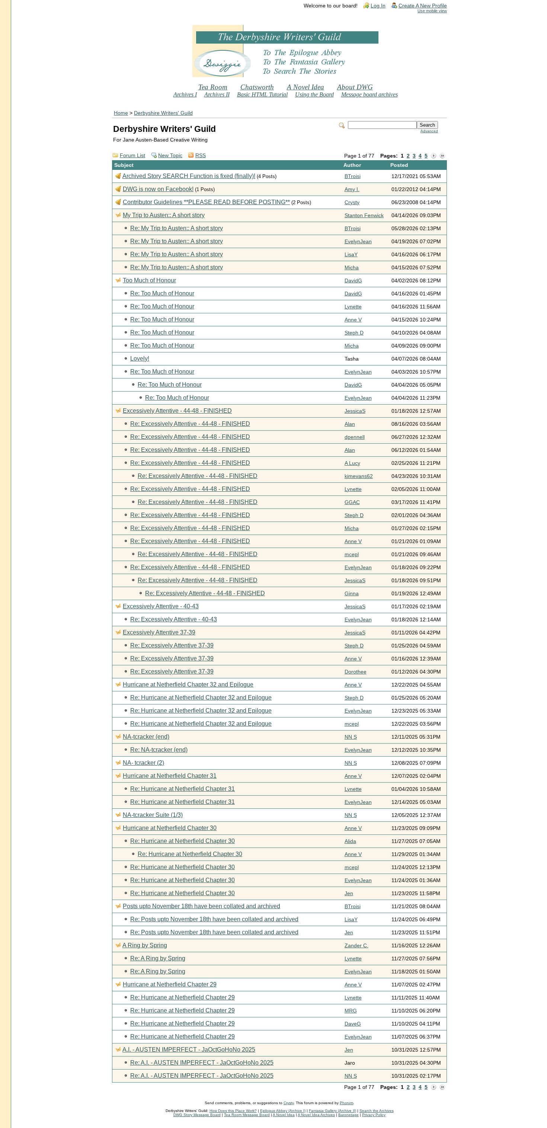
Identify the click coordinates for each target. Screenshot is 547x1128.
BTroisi (353, 176)
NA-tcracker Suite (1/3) (153, 815)
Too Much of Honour (149, 280)
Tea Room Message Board (247, 1115)
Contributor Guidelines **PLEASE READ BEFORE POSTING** (206, 202)
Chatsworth (257, 87)
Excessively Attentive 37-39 (159, 632)
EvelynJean (358, 241)
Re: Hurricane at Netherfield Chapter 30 (182, 841)
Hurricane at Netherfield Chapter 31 (170, 776)
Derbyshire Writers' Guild (163, 113)
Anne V (353, 320)
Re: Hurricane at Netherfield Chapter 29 (182, 997)
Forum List (132, 155)
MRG (351, 1011)
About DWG (355, 87)
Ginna (352, 593)
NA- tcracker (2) (143, 763)
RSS (200, 155)
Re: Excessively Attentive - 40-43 (173, 619)
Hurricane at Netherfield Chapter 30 (170, 828)
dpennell (355, 437)
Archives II (217, 94)
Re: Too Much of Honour (162, 293)
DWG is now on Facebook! (158, 189)
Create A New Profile (423, 6)
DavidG (353, 280)
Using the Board (314, 94)
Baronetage (348, 1115)
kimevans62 (359, 476)
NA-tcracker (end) (146, 736)
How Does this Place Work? (233, 1111)
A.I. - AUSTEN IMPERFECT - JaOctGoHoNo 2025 (188, 1049)
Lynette (353, 307)
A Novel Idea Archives (316, 1115)
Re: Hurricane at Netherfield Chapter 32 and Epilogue (201, 697)
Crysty (352, 202)
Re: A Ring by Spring (157, 958)
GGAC (352, 502)
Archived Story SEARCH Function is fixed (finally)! (188, 176)
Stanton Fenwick (364, 215)
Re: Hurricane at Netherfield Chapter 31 (182, 789)
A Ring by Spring (144, 945)
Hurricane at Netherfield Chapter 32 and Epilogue (188, 684)
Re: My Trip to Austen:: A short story (176, 228)
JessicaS (355, 411)
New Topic (170, 155)
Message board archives (369, 94)
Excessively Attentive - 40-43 (161, 606)
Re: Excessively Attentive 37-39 (172, 645)
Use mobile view (432, 11)
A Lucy (352, 463)
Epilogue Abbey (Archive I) (283, 1111)
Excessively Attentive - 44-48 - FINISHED (177, 411)
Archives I (185, 94)
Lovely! (139, 358)
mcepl (352, 554)
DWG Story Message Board (197, 1115)
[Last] (442, 156)
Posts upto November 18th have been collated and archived (201, 906)
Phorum (346, 1103)
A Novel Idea (305, 87)
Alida (350, 841)
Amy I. (352, 189)
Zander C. (356, 945)
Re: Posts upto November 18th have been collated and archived (214, 919)
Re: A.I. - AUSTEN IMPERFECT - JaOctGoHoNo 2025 (202, 1062)
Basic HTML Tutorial (262, 94)
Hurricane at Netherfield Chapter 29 (170, 984)
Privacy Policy (374, 1115)
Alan (350, 424)
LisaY (351, 254)
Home (121, 113)
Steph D (354, 333)
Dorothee (356, 672)
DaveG (353, 1024)
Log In (378, 6)
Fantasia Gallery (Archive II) (332, 1111)
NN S (351, 737)
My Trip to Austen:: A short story (164, 215)
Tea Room (212, 87)
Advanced (429, 131)
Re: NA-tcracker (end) (159, 750)
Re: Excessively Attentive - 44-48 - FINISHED (190, 424)
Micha (352, 267)
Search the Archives (376, 1111)
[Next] (433, 156)
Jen (349, 893)
